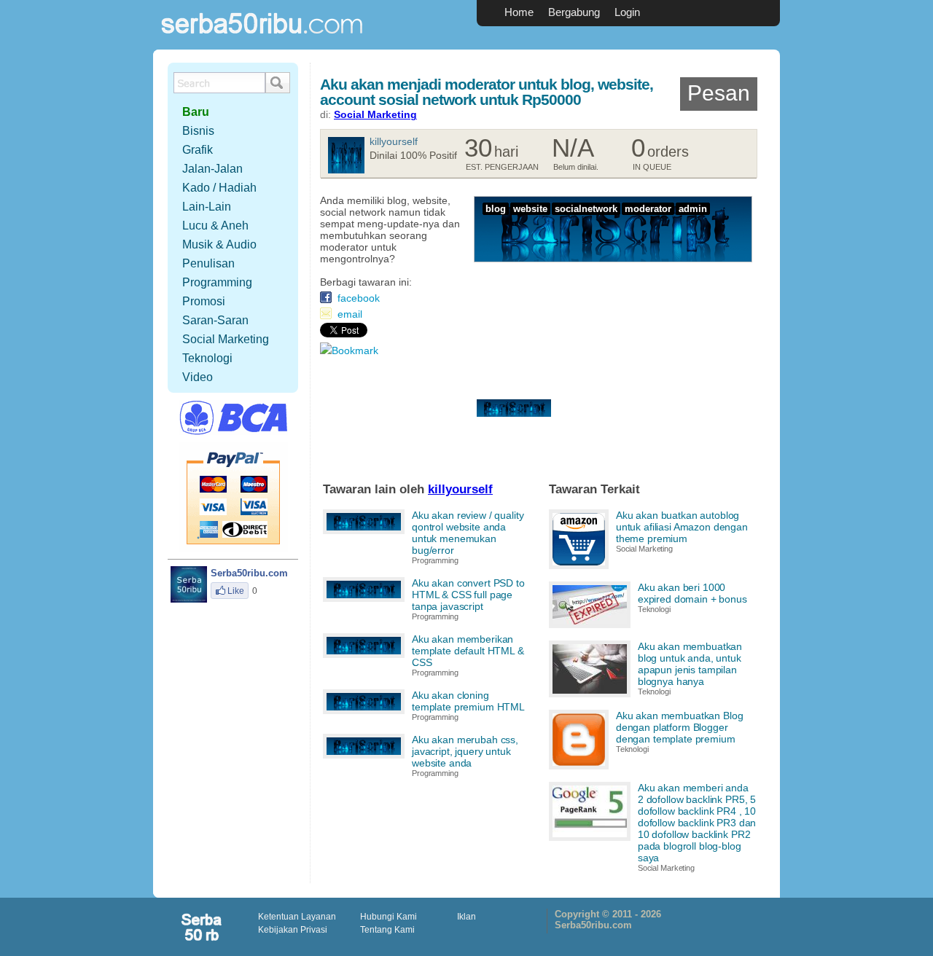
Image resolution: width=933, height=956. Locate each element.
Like (235, 591)
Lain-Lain (206, 206)
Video (197, 377)
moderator (648, 208)
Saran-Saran (215, 320)
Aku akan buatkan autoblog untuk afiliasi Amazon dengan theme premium (682, 526)
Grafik (197, 150)
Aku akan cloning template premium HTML (468, 701)
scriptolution (202, 927)
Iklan (466, 917)
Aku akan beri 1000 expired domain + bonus (692, 593)
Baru (195, 112)
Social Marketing (375, 114)
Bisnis (198, 131)
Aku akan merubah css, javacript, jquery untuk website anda (465, 751)
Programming (435, 560)
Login (627, 12)
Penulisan (208, 263)
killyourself (394, 141)
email (349, 314)
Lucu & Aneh (215, 225)
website (530, 208)
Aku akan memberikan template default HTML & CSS (468, 650)
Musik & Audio (219, 244)
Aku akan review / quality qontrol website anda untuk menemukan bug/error (468, 532)
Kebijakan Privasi (292, 930)
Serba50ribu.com (262, 40)
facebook (358, 298)
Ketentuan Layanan (297, 917)
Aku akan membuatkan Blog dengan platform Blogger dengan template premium (679, 727)
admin (693, 208)
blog (495, 208)
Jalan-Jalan (212, 168)
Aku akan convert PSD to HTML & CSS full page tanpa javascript (468, 594)
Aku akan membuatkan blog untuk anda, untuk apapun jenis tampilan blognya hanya (690, 663)
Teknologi (654, 609)
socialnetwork (586, 208)
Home (519, 12)
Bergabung (574, 12)
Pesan (718, 93)
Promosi (203, 301)
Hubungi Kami (388, 917)
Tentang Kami (387, 930)
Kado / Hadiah (219, 187)
